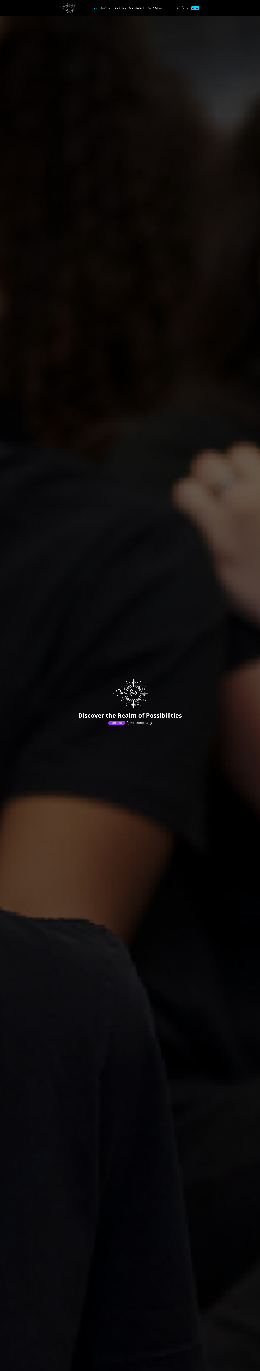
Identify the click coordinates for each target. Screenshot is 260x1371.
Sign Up (195, 8)
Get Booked (117, 723)
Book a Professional (139, 723)
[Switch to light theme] (178, 8)
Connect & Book (136, 8)
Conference (106, 8)
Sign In (185, 8)
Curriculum (120, 8)
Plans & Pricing (154, 8)
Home (95, 8)
